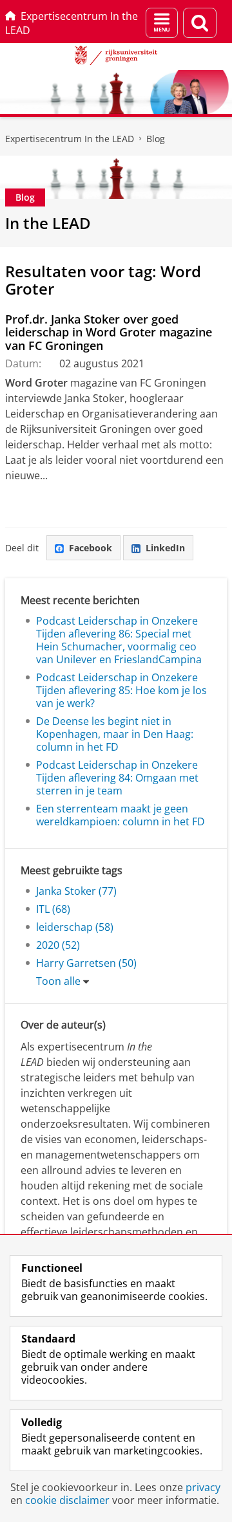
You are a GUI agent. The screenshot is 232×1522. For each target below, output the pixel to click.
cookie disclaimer (67, 1500)
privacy (203, 1487)
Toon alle (58, 981)
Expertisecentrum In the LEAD (71, 23)
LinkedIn (165, 548)
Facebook (90, 548)
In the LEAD (48, 223)
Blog (155, 139)
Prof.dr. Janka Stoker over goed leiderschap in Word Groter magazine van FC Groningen (108, 332)
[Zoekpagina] (199, 23)
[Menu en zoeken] (161, 23)
